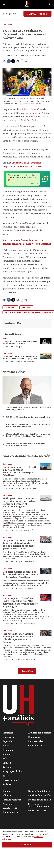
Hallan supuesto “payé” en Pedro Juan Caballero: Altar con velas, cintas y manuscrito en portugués (20, 602)
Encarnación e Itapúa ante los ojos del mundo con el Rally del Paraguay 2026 (20, 357)
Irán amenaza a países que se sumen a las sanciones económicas (25, 444)
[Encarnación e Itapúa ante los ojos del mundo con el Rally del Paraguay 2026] (45, 356)
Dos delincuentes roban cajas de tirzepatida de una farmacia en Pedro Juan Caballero (20, 574)
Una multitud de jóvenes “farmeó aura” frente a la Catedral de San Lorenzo (28, 426)
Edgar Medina (29, 659)
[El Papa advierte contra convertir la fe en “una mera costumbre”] (45, 341)
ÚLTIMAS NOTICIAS (37, 14)
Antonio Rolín (14, 323)
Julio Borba (32, 120)
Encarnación (35, 113)
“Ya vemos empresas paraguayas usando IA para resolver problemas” (28, 408)
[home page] (27, 4)
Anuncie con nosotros (39, 733)
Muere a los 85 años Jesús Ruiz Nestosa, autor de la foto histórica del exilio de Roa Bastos (28, 435)
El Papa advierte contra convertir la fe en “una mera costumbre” (20, 342)
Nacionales (7, 25)
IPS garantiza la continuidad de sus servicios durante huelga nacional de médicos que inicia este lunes (19, 544)
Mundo (6, 339)
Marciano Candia (30, 488)
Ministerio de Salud (29, 109)
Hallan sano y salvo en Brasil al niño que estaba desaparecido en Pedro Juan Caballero (19, 471)
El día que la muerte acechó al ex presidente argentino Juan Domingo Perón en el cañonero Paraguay (19, 502)
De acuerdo (27, 845)
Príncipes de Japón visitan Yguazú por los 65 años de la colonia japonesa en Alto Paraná (18, 638)
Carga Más (27, 671)
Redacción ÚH (29, 530)
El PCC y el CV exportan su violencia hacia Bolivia (28, 417)
